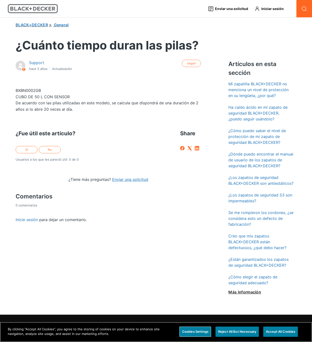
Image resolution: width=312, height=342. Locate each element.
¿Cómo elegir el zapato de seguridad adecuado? (252, 279)
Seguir (191, 63)
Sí (26, 149)
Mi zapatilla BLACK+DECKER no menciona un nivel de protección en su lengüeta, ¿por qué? (258, 89)
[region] (156, 332)
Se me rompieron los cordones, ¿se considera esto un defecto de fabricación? (260, 218)
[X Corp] (189, 148)
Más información (244, 292)
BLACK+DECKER (32, 24)
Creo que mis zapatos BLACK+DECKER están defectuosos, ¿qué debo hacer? (257, 242)
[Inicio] (33, 8)
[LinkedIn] (197, 148)
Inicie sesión (27, 219)
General (61, 24)
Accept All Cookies (280, 331)
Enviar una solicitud (130, 179)
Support (36, 62)
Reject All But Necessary (237, 331)
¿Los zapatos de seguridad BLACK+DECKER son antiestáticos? (260, 180)
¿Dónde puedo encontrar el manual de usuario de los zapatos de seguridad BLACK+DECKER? (260, 160)
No (50, 149)
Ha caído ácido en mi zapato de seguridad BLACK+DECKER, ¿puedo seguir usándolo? (258, 113)
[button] (271, 9)
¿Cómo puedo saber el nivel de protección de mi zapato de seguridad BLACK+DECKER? (257, 136)
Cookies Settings (195, 331)
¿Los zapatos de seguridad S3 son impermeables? (260, 198)
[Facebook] (182, 148)
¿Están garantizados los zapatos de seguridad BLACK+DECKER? (258, 262)
